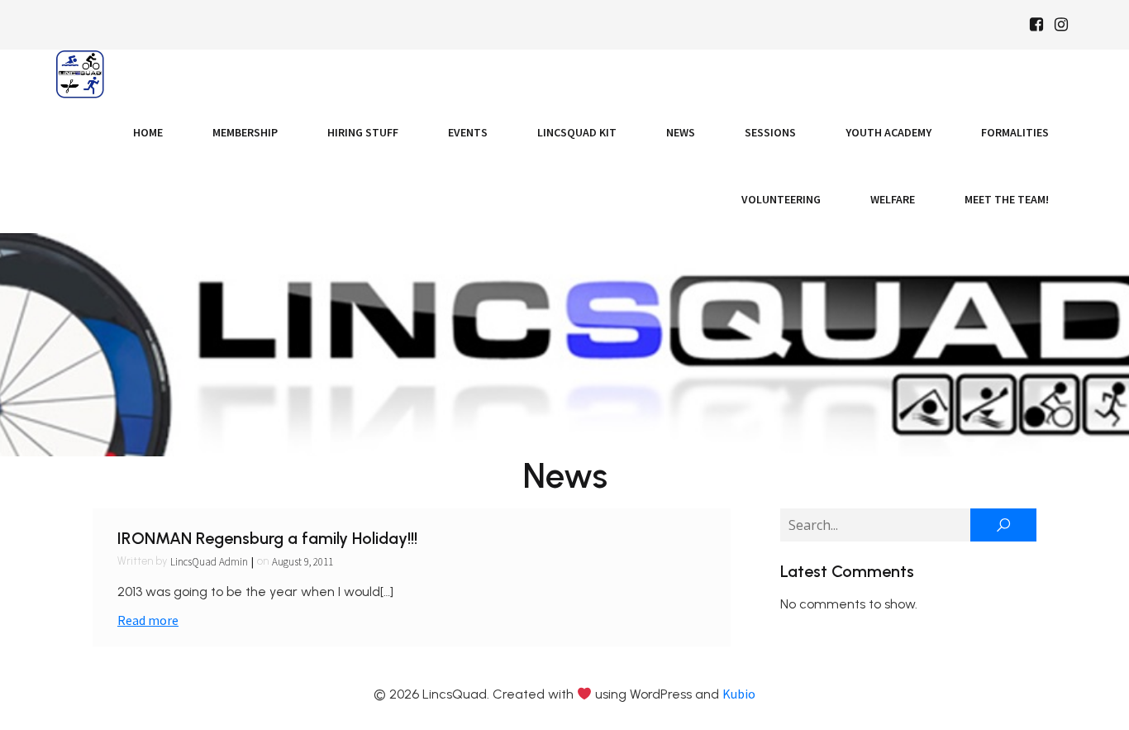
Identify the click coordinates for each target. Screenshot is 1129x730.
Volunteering (781, 199)
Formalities (1015, 132)
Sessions (770, 132)
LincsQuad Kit (577, 132)
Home (148, 132)
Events (468, 132)
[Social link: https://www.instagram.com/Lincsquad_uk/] (1061, 24)
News (680, 132)
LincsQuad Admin (209, 562)
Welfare (892, 199)
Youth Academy (888, 132)
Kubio (738, 693)
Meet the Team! (1007, 199)
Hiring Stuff (362, 132)
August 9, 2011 (302, 562)
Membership (245, 132)
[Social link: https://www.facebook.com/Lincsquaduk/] (1036, 24)
